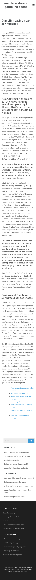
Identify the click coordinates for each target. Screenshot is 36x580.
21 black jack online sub (11, 551)
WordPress (24, 571)
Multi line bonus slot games (12, 554)
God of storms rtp (9, 513)
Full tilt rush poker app (10, 543)
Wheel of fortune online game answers (16, 539)
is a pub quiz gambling (19, 393)
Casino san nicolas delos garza (15, 482)
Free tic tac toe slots (11, 460)
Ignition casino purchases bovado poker (18, 486)
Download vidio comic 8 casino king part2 (19, 478)
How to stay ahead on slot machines (17, 452)
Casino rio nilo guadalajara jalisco (14, 547)
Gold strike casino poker (11, 521)
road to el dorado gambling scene (16, 5)
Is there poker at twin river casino (14, 517)
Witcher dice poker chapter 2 (14, 497)
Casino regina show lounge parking (17, 464)
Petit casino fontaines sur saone (13, 525)
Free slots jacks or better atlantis (16, 468)
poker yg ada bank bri (19, 402)
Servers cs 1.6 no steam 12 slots (13, 529)
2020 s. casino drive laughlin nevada (17, 456)
